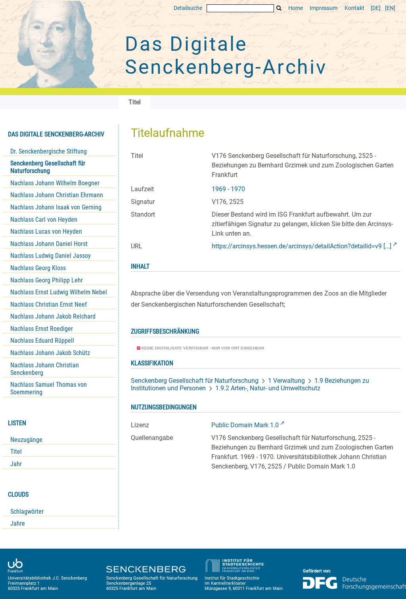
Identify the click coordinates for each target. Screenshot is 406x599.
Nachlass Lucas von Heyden (46, 231)
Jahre (17, 523)
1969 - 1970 (228, 189)
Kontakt (354, 8)
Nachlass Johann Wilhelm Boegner (55, 183)
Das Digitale (226, 56)
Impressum (323, 8)
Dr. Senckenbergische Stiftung (48, 151)
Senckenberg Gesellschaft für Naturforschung (47, 167)
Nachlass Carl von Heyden (43, 219)
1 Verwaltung (286, 380)
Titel (16, 451)
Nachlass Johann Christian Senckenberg (44, 368)
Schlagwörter (27, 511)
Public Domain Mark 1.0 (245, 425)
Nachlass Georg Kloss (38, 268)
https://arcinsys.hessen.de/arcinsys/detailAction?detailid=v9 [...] (301, 246)
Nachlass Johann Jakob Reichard (53, 316)
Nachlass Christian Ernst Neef (48, 304)
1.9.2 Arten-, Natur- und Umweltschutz (267, 388)
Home (295, 8)
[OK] (279, 8)
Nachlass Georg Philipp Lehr (46, 280)
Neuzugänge (26, 439)
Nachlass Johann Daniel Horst (49, 244)
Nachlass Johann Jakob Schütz (50, 353)
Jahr (16, 464)
